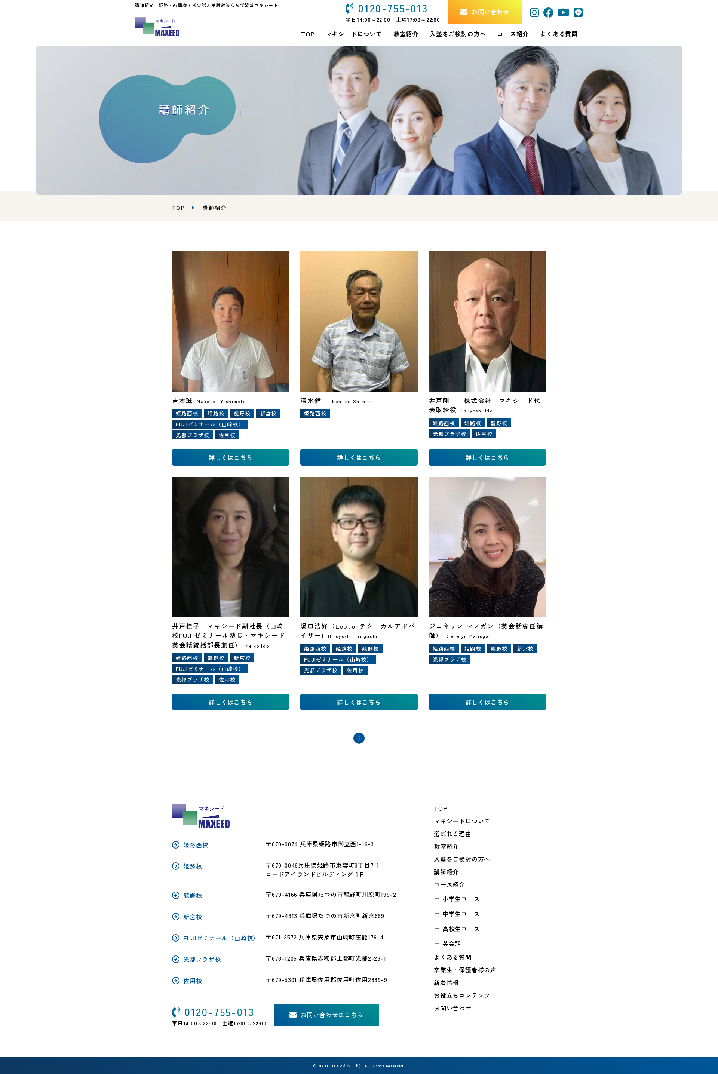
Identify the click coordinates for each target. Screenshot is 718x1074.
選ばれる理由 (453, 833)
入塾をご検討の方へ (462, 858)
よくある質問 (559, 33)
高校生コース (461, 928)
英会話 (451, 943)
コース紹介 (513, 33)
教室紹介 (405, 33)
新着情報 (446, 982)
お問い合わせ (453, 1007)
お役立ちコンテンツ (462, 995)
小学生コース (461, 898)
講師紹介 (446, 871)
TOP (440, 808)
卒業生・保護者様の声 (465, 969)
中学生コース (461, 913)
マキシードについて (462, 820)
